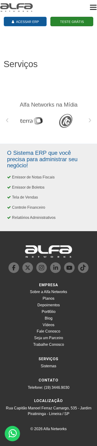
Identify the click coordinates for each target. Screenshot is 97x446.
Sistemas (48, 366)
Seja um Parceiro (48, 338)
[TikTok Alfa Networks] (83, 272)
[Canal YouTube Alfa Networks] (70, 272)
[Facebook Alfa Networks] (14, 272)
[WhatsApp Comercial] (12, 433)
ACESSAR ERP (27, 22)
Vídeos (48, 325)
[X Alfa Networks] (28, 272)
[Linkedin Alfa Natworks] (56, 272)
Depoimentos (48, 305)
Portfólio (49, 312)
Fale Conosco (48, 331)
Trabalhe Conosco (48, 344)
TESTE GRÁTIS (72, 22)
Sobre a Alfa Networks (48, 292)
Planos (48, 298)
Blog (49, 318)
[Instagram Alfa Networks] (42, 272)
